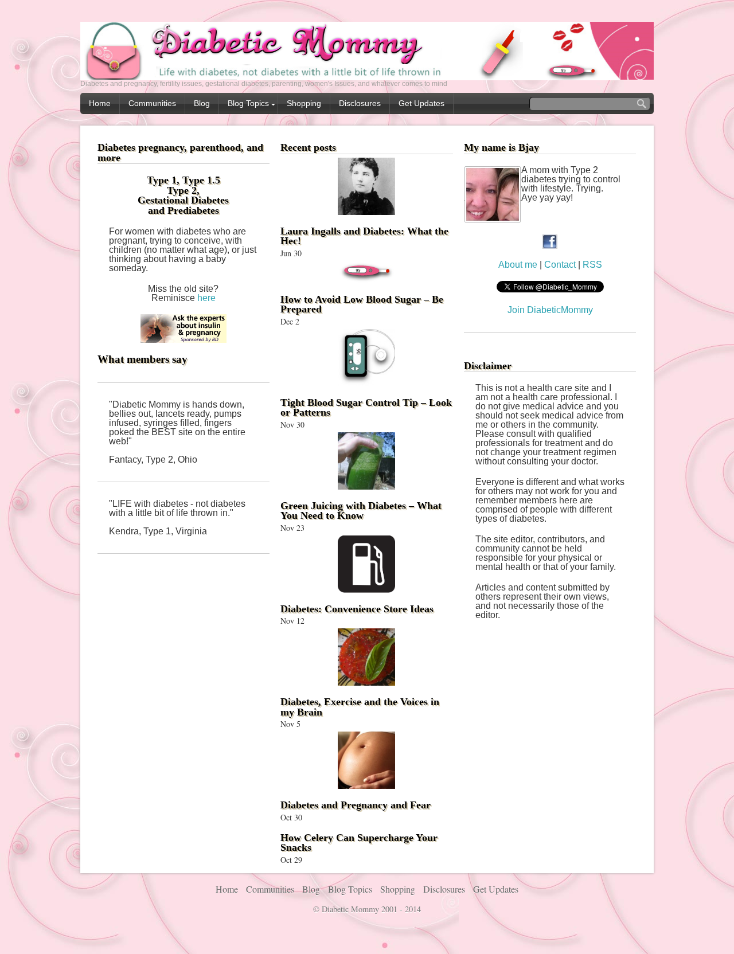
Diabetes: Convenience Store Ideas (357, 609)
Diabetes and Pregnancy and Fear (355, 805)
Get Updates (421, 103)
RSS (592, 264)
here (206, 298)
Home (100, 103)
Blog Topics (248, 103)
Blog (202, 103)
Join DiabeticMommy (550, 310)
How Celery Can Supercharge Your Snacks (359, 843)
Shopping (304, 103)
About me (517, 264)
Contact (561, 264)
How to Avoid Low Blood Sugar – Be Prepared (361, 304)
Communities (152, 103)
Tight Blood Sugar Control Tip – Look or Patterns (366, 408)
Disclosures (360, 103)
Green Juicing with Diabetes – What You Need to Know (361, 511)
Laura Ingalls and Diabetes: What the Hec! (364, 236)
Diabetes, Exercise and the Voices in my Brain (359, 707)
